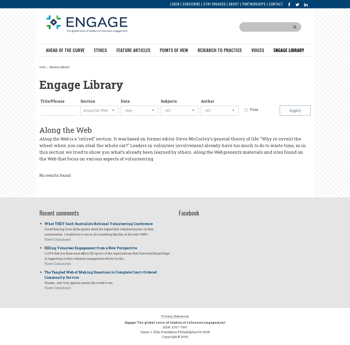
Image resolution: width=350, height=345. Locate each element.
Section (87, 101)
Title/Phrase (52, 101)
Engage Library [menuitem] (289, 50)
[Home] (86, 23)
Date (125, 101)
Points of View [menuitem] (174, 50)
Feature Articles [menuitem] (133, 50)
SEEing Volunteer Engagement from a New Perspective (90, 248)
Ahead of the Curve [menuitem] (65, 50)
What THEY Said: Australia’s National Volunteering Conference (98, 223)
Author (207, 101)
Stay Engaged (214, 3)
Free (254, 109)
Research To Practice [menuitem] (220, 50)
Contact (276, 3)
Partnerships (254, 3)
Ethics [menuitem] (100, 50)
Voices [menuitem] (257, 50)
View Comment (57, 239)
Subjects (169, 101)
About (234, 3)
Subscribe (191, 3)
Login (175, 3)
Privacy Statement (175, 316)
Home (42, 67)
